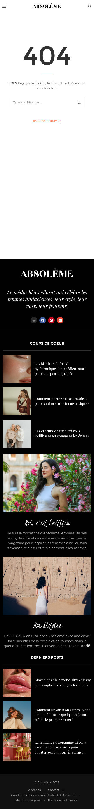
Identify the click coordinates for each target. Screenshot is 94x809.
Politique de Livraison (63, 800)
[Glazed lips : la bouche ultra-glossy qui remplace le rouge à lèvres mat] (17, 683)
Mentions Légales (27, 800)
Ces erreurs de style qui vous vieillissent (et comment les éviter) (62, 433)
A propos (34, 790)
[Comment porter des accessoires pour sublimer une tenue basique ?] (17, 401)
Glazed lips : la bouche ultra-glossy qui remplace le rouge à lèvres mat (63, 682)
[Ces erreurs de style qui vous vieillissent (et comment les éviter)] (17, 434)
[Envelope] (60, 320)
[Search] (89, 7)
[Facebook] (42, 320)
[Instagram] (34, 320)
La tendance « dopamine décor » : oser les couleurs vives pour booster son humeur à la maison (61, 747)
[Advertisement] (47, 202)
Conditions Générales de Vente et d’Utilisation (43, 795)
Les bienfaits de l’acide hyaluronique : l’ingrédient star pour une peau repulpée (60, 368)
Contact (53, 790)
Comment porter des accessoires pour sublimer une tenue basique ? (62, 401)
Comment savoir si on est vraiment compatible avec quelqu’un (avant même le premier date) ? (62, 715)
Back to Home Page (47, 121)
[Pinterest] (51, 320)
